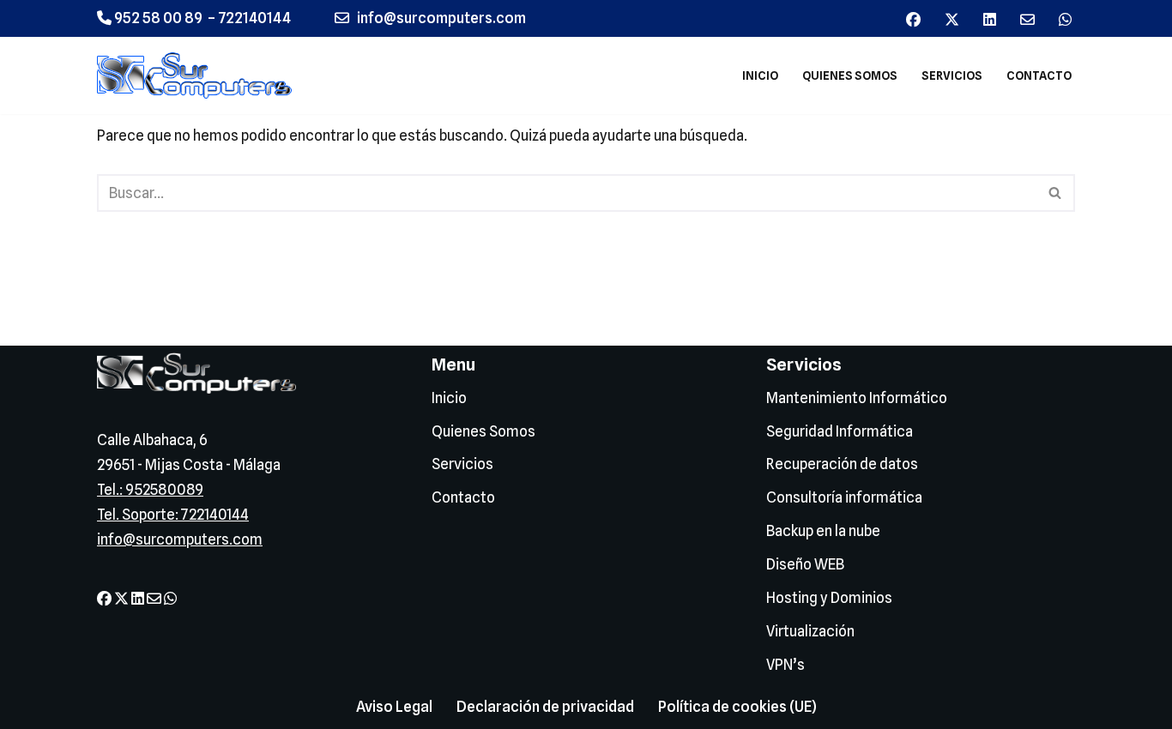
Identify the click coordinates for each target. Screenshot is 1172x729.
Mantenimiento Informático (856, 398)
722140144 (254, 18)
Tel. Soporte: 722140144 (173, 514)
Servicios (951, 75)
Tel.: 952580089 (150, 489)
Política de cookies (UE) (737, 706)
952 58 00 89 (157, 18)
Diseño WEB (805, 564)
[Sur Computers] (198, 75)
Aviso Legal (394, 706)
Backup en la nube (823, 530)
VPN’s (785, 664)
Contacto (1039, 75)
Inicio (760, 75)
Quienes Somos (849, 75)
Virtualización (810, 631)
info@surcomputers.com (180, 539)
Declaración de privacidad (545, 706)
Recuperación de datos (842, 464)
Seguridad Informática (839, 431)
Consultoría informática (844, 497)
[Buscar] (1055, 193)
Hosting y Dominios (829, 597)
